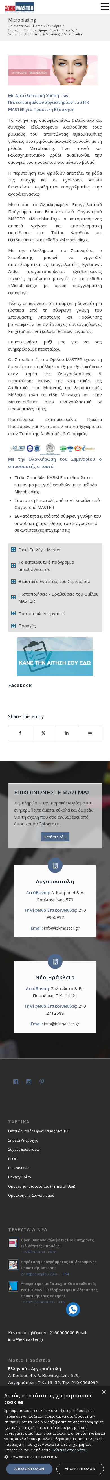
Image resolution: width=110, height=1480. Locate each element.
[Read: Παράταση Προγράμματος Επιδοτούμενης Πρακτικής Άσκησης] (13, 1264)
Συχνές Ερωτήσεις (23, 1149)
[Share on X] (43, 733)
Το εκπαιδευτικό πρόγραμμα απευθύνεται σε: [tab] (46, 565)
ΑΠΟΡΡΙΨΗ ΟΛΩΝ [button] (80, 1468)
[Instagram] (27, 1083)
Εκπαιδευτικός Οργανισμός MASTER (39, 1130)
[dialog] (55, 1433)
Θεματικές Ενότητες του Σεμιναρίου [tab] (54, 581)
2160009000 (62, 1332)
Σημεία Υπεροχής (23, 1140)
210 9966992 (84, 1382)
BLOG (13, 1158)
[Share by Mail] (89, 733)
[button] (55, 1457)
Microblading (22, 20)
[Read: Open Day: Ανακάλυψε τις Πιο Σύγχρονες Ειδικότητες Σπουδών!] (13, 1243)
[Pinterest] (40, 1083)
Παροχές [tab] (27, 625)
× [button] (104, 1392)
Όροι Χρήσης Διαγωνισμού (31, 1195)
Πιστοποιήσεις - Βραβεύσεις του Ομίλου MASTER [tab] (58, 597)
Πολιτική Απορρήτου (70, 1450)
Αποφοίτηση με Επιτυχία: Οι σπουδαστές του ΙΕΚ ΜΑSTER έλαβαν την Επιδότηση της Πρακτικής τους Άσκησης (59, 1289)
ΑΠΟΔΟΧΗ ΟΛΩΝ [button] (29, 1468)
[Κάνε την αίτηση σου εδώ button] (55, 656)
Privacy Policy (19, 1176)
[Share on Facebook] (20, 733)
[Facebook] (14, 1083)
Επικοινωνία (19, 1167)
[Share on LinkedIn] (66, 733)
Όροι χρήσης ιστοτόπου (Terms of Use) (41, 1186)
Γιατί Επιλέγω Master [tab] (39, 549)
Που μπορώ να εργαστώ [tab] (42, 613)
